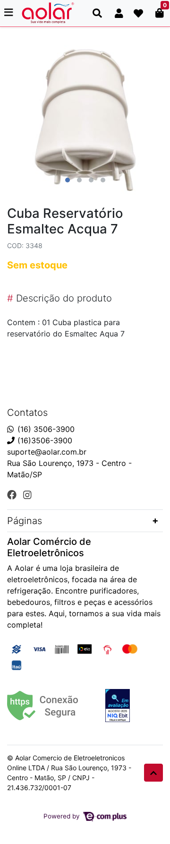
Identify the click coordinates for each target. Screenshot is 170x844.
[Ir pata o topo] (153, 773)
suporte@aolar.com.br (46, 451)
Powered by (62, 816)
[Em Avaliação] (117, 705)
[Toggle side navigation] (9, 13)
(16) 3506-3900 (46, 429)
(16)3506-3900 (44, 440)
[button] (119, 13)
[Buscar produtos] (97, 13)
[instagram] (27, 494)
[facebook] (13, 494)
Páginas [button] (24, 520)
